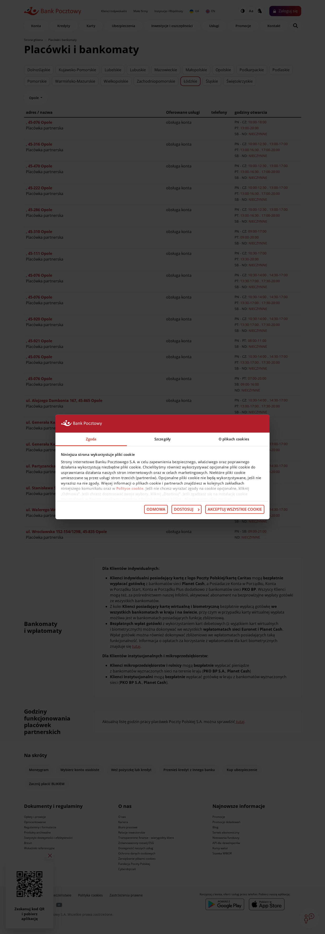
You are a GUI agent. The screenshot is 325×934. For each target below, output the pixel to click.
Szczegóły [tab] (162, 439)
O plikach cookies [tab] (234, 439)
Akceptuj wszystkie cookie (235, 509)
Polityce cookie (130, 488)
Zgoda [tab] (91, 439)
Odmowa (156, 509)
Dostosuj (183, 509)
